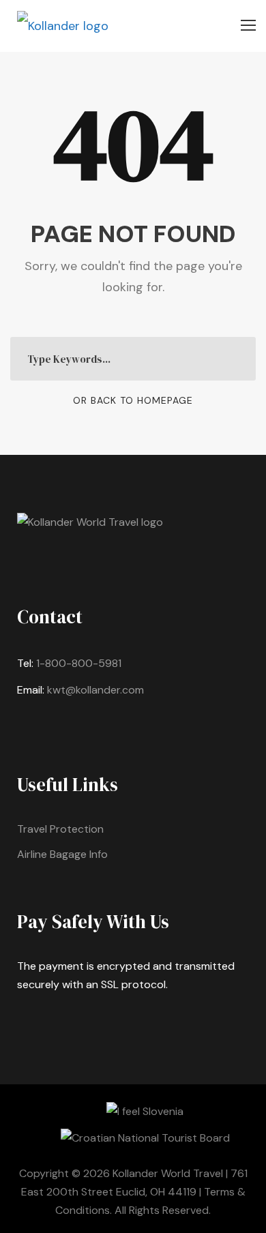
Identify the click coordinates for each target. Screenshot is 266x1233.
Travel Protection (60, 829)
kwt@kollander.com (95, 690)
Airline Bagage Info (62, 854)
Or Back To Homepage (133, 400)
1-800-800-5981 (78, 663)
